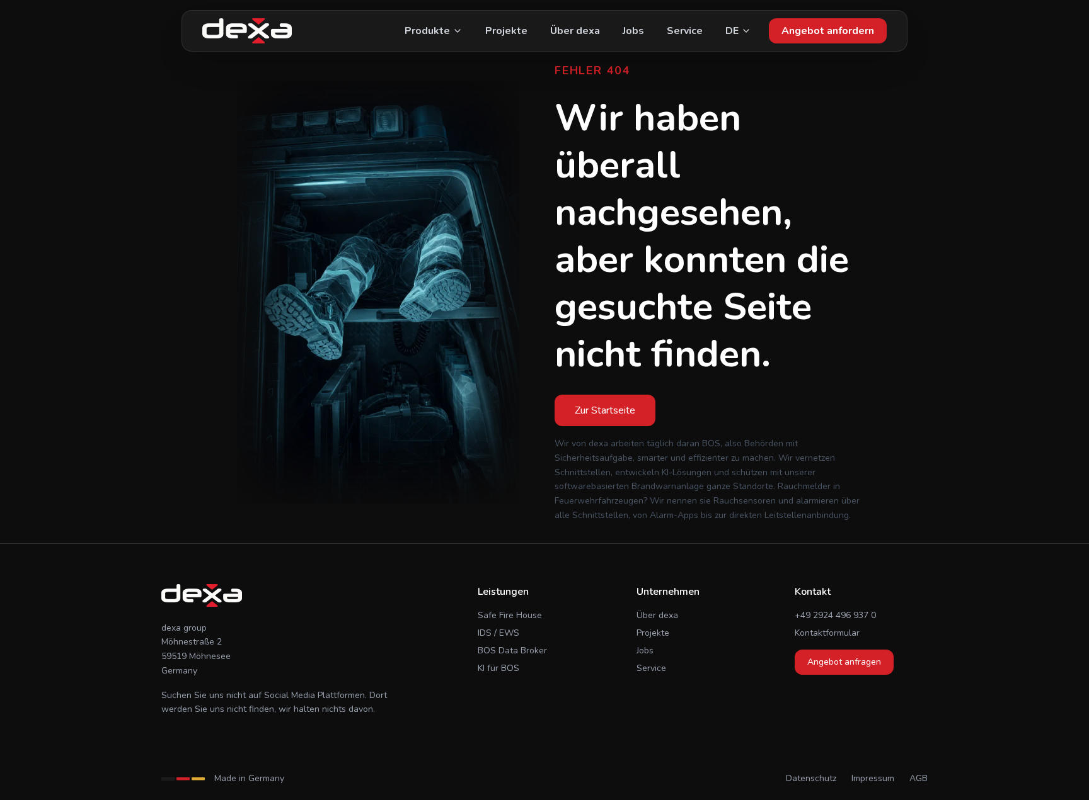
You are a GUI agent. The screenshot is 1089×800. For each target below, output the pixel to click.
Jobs (633, 31)
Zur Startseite (605, 410)
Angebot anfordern (827, 31)
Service (685, 31)
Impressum (872, 778)
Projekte (506, 31)
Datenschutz (811, 778)
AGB (918, 778)
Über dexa (575, 31)
